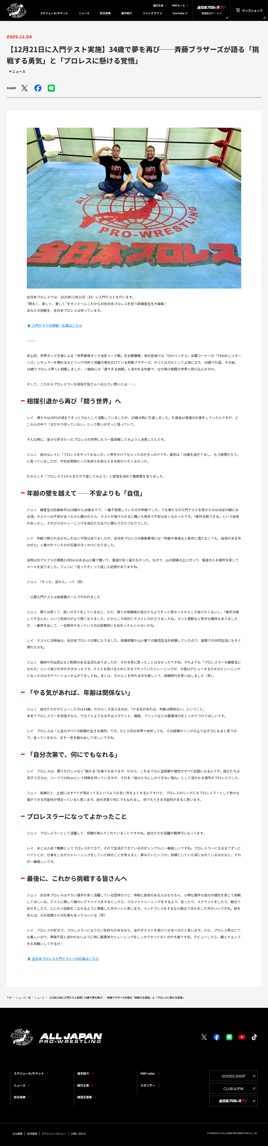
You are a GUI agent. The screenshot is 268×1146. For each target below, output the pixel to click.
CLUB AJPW (233, 1088)
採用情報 (32, 1133)
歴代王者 (83, 1085)
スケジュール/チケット (54, 13)
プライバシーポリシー (54, 1133)
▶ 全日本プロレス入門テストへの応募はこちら (63, 958)
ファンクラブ (151, 13)
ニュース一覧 (23, 997)
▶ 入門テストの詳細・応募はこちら (54, 325)
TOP (9, 997)
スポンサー (147, 1085)
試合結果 (105, 13)
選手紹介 (126, 13)
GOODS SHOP (233, 1076)
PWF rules (147, 1073)
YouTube (178, 13)
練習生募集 (84, 1097)
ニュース (84, 13)
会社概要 (18, 1133)
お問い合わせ (78, 1133)
